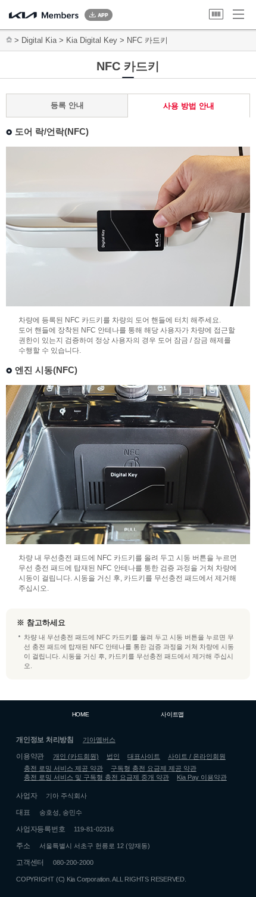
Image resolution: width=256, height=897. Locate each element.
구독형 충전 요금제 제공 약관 (153, 768)
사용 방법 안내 (188, 105)
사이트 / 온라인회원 (197, 756)
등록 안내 (67, 105)
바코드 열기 (216, 14)
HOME (80, 714)
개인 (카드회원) (76, 756)
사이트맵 (172, 714)
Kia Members (44, 15)
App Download (99, 15)
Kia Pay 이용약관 (202, 777)
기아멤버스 (99, 739)
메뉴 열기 (238, 14)
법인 (113, 756)
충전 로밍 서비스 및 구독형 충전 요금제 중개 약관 (96, 777)
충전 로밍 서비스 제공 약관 (63, 768)
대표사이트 (143, 756)
